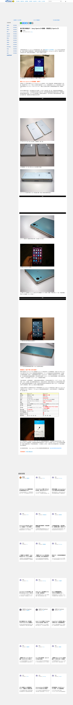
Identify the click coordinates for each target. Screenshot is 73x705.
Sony (8, 48)
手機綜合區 (44, 514)
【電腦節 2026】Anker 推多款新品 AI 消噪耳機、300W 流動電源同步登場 (43, 556)
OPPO (8, 42)
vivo (8, 50)
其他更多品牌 (9, 55)
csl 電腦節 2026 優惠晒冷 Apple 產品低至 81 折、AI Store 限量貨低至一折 (26, 556)
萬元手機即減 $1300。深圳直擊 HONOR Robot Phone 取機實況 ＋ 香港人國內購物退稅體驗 (26, 622)
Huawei (8, 33)
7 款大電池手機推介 (56, 20)
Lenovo (8, 35)
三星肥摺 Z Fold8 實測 (17, 20)
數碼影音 (60, 514)
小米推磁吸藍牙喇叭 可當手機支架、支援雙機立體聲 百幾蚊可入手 (59, 526)
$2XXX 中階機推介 (36, 20)
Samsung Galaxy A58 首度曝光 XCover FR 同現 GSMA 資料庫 (42, 688)
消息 (14, 25)
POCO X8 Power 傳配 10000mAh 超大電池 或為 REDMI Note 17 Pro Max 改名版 (42, 490)
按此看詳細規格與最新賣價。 (56, 448)
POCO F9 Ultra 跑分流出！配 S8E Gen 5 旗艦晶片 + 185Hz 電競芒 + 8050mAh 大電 (25, 526)
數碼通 (60, 646)
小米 (7, 53)
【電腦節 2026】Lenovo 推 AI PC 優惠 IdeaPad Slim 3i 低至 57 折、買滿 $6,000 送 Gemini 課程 (25, 658)
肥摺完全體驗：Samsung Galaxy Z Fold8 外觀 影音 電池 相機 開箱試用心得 (59, 490)
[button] (65, 1)
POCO (8, 44)
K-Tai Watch (29, 451)
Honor (8, 29)
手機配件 (60, 580)
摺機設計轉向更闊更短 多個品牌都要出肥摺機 (42, 526)
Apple (8, 25)
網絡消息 (28, 610)
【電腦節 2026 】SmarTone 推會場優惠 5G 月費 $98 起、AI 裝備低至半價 (59, 658)
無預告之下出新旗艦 (49, 49)
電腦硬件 (28, 478)
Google (60, 610)
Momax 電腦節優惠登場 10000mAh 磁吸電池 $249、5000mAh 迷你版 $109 (57, 592)
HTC (7, 31)
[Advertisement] (42, 40)
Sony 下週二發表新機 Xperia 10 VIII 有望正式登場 (42, 658)
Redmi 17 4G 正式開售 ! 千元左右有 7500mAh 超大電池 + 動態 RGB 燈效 (42, 622)
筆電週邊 (44, 544)
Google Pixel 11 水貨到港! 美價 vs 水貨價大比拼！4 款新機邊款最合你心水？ (58, 622)
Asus (8, 27)
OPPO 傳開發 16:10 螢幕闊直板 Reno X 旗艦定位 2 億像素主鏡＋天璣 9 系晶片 (26, 688)
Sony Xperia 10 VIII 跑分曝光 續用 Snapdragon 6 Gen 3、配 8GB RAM (26, 592)
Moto (8, 38)
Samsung (8, 46)
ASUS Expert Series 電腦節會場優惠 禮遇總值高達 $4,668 (26, 490)
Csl (27, 544)
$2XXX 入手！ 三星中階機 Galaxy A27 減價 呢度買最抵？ (42, 592)
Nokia (8, 40)
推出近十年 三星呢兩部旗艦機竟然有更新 (59, 556)
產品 (16, 25)
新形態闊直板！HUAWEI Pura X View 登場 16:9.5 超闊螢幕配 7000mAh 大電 (58, 688)
